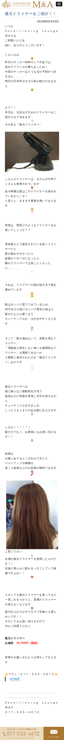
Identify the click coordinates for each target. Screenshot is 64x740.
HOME (15, 679)
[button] (59, 4)
